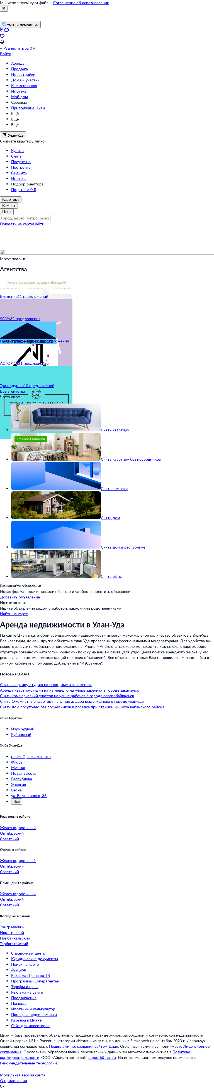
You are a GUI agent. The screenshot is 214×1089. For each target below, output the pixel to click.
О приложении (13, 1080)
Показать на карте (16, 223)
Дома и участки (25, 80)
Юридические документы (34, 958)
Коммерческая (24, 85)
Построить (21, 167)
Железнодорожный (18, 827)
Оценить (19, 172)
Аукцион (18, 969)
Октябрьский (12, 833)
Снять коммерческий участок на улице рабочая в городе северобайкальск (67, 695)
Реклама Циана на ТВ (30, 975)
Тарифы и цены (24, 986)
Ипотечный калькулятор (33, 1008)
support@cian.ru (102, 1057)
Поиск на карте (25, 964)
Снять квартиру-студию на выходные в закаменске (46, 684)
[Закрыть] (4, 9)
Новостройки (23, 74)
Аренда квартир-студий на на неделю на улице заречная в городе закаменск (69, 690)
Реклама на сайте (27, 992)
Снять (16, 156)
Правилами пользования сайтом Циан (83, 1046)
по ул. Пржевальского (31, 756)
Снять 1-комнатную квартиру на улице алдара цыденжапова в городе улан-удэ (72, 701)
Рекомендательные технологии (28, 1063)
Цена (6, 211)
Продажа (19, 68)
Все (16, 801)
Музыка (18, 767)
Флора (17, 762)
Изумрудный (22, 728)
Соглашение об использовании (81, 2)
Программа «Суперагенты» (35, 981)
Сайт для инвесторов (30, 1025)
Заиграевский (12, 926)
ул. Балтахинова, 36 (29, 795)
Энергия (18, 784)
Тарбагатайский (14, 943)
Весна (16, 790)
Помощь (18, 1003)
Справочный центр (28, 953)
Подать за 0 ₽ (23, 189)
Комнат (9, 205)
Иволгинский (12, 932)
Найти (38, 223)
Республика (21, 778)
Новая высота (23, 773)
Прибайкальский (15, 938)
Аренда (18, 63)
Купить (17, 150)
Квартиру (10, 199)
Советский (9, 838)
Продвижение (24, 997)
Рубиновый (21, 734)
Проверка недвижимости (34, 1014)
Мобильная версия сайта (22, 1075)
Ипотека (18, 91)
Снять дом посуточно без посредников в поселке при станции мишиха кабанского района (82, 706)
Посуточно (21, 161)
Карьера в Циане (26, 1020)
